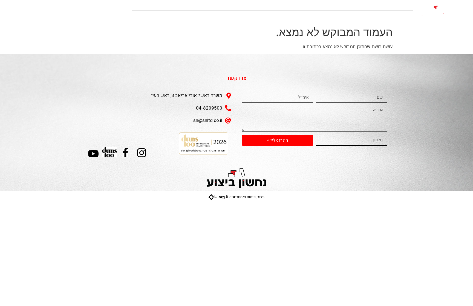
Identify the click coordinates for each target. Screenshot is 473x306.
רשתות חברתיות (322, 17)
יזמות (353, 17)
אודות (402, 17)
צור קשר (288, 17)
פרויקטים (377, 17)
